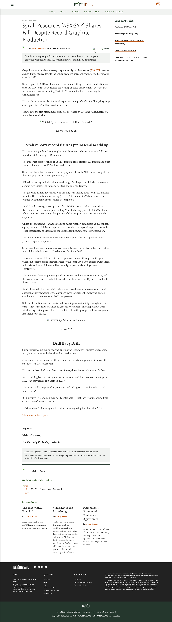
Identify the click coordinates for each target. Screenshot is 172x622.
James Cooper (91, 524)
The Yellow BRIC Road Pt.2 (125, 27)
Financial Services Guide (51, 591)
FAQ (45, 585)
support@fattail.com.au (85, 582)
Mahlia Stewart (40, 471)
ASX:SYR (96, 70)
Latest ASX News (29, 20)
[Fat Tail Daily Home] (83, 3)
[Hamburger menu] (11, 4)
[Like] (94, 52)
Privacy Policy (48, 593)
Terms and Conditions (50, 588)
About (45, 582)
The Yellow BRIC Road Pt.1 (125, 50)
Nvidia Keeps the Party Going (126, 33)
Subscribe (46, 579)
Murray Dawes (61, 516)
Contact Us (77, 579)
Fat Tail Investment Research (47, 489)
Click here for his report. (35, 414)
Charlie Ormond (31, 516)
